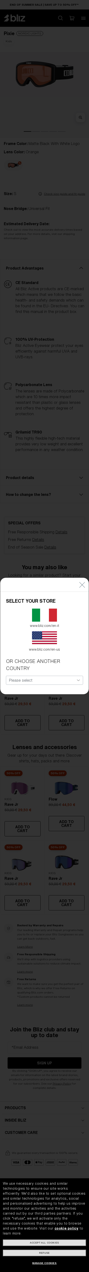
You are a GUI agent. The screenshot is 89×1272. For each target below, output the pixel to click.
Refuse (44, 1253)
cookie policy (67, 1228)
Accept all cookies (44, 1242)
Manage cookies (44, 1263)
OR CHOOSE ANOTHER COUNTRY (33, 665)
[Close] (82, 585)
